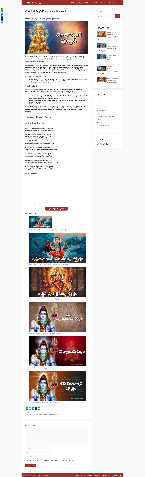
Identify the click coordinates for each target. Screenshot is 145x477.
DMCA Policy (97, 475)
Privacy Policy (106, 475)
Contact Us (111, 2)
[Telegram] (1, 12)
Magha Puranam (101, 110)
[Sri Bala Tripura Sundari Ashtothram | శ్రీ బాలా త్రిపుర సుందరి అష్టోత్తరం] (40, 222)
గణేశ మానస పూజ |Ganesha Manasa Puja (37, 413)
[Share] (1, 21)
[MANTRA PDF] (33, 2)
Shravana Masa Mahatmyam (105, 116)
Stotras (79, 2)
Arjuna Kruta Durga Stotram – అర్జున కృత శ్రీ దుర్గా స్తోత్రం (45, 299)
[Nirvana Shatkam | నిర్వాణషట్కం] (57, 351)
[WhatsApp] (1, 9)
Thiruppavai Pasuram (103, 125)
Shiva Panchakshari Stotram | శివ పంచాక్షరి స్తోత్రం (43, 402)
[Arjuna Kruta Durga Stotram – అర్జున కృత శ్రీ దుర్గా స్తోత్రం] (57, 282)
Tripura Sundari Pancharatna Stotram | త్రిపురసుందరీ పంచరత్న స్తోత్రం (48, 264)
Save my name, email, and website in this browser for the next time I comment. (51, 460)
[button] (118, 2)
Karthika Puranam (102, 108)
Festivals (95, 2)
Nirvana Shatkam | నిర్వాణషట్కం (38, 368)
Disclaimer (114, 475)
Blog (98, 99)
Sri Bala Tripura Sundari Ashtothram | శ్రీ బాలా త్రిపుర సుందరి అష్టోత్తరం (49, 230)
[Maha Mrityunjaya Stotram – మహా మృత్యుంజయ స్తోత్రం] (57, 317)
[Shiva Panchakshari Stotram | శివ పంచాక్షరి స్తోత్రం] (57, 386)
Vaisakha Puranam (102, 128)
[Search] (117, 16)
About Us (82, 475)
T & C (120, 475)
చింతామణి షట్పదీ (30, 89)
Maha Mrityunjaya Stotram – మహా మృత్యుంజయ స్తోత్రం (44, 333)
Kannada (99, 105)
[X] (1, 18)
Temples (103, 2)
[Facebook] (1, 15)
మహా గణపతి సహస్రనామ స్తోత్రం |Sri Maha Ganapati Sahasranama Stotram (45, 414)
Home (72, 2)
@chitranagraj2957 (33, 203)
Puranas (86, 2)
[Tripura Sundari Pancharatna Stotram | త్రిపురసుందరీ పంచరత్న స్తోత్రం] (57, 248)
